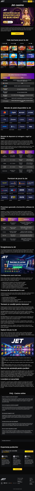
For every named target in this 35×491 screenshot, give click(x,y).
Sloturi (30, 43)
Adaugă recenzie (29, 451)
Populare (4, 43)
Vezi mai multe (17, 469)
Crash (21, 43)
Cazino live (12, 43)
